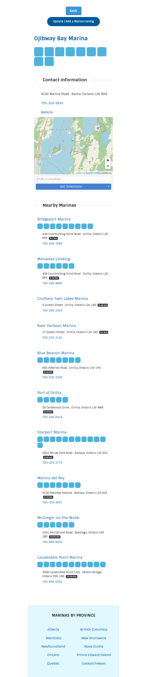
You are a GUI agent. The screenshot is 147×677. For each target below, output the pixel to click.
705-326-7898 (52, 243)
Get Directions (71, 187)
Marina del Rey (51, 478)
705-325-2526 (52, 377)
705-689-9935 (52, 542)
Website (47, 112)
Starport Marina (52, 432)
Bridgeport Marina (54, 219)
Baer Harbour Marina (56, 325)
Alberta (53, 629)
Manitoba (53, 638)
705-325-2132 (52, 337)
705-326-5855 (52, 103)
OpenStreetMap (93, 172)
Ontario (53, 655)
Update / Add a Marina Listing (73, 21)
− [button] (108, 166)
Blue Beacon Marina (55, 353)
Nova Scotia (93, 646)
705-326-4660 (52, 283)
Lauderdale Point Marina (59, 557)
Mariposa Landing (53, 259)
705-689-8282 (52, 581)
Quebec (53, 663)
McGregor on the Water (58, 517)
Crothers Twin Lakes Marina (62, 298)
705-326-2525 (52, 310)
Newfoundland (53, 646)
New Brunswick (93, 638)
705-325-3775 (52, 462)
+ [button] (108, 160)
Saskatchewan (94, 663)
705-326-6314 (52, 417)
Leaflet (79, 172)
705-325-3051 (52, 502)
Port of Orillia (49, 392)
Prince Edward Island (94, 655)
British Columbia (93, 629)
